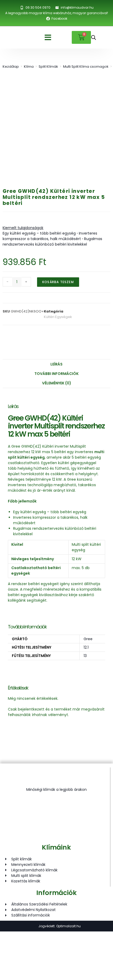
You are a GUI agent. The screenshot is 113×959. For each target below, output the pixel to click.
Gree (88, 639)
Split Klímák (48, 66)
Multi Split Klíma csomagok (86, 66)
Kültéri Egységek (58, 316)
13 (85, 655)
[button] (48, 37)
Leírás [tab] (56, 364)
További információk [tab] (56, 373)
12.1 (86, 647)
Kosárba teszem (58, 282)
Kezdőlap (11, 66)
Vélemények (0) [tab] (56, 383)
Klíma (29, 66)
